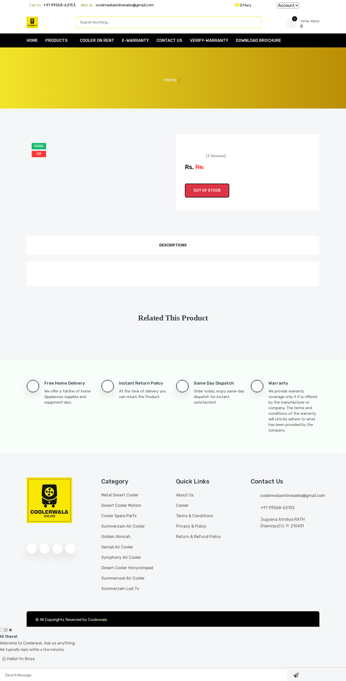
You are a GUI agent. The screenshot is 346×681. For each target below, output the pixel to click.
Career (182, 505)
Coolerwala (97, 619)
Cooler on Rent (97, 40)
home (32, 40)
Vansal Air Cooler (117, 547)
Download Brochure (258, 40)
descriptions (173, 245)
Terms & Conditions (194, 515)
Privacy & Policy (191, 526)
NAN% (39, 146)
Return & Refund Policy (198, 536)
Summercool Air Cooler (123, 578)
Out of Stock (207, 190)
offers (245, 5)
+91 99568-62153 (59, 5)
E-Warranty (135, 40)
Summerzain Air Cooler (123, 526)
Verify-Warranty (209, 40)
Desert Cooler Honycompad (127, 567)
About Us (185, 495)
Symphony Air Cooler (121, 557)
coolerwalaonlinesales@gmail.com (125, 5)
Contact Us (169, 40)
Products (56, 40)
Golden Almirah (115, 536)
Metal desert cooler (120, 495)
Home (170, 80)
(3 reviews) (216, 156)
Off (38, 154)
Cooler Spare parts (119, 515)
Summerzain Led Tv (120, 588)
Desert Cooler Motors (121, 505)
